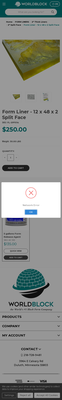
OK (31, 212)
